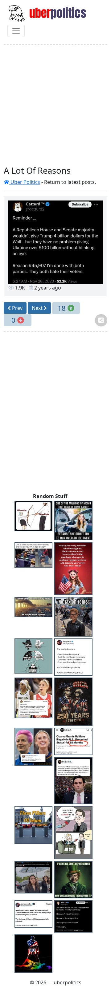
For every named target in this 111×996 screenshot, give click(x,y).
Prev (17, 308)
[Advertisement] (55, 105)
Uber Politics (24, 182)
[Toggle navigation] (16, 31)
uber (56, 13)
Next (38, 308)
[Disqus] (55, 414)
